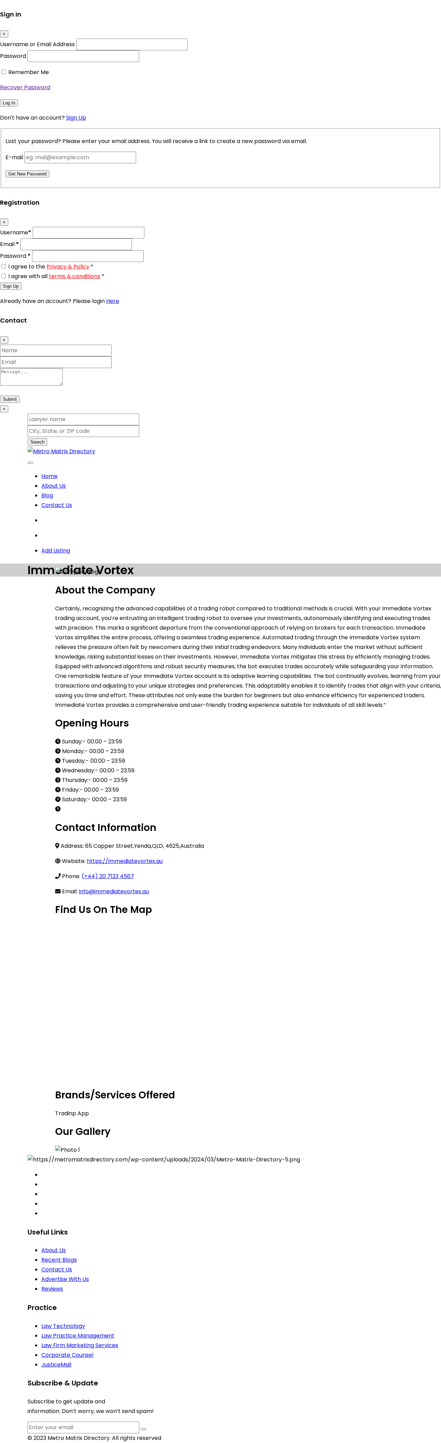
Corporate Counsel (67, 1355)
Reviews (52, 1289)
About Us (53, 486)
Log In (9, 102)
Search (37, 442)
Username (15, 232)
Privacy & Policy (68, 267)
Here (112, 301)
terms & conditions (74, 276)
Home (49, 476)
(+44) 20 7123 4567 (108, 876)
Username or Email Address (37, 44)
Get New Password (27, 173)
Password (13, 56)
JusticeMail (56, 1365)
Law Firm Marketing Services (79, 1345)
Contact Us (56, 505)
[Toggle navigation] (30, 463)
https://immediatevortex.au (125, 861)
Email (9, 244)
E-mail (14, 157)
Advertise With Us (65, 1279)
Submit (10, 399)
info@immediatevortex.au (114, 891)
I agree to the (50, 267)
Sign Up (76, 118)
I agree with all (56, 276)
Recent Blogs (59, 1260)
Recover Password (25, 87)
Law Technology (63, 1326)
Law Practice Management (77, 1336)
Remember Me (28, 72)
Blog (47, 495)
